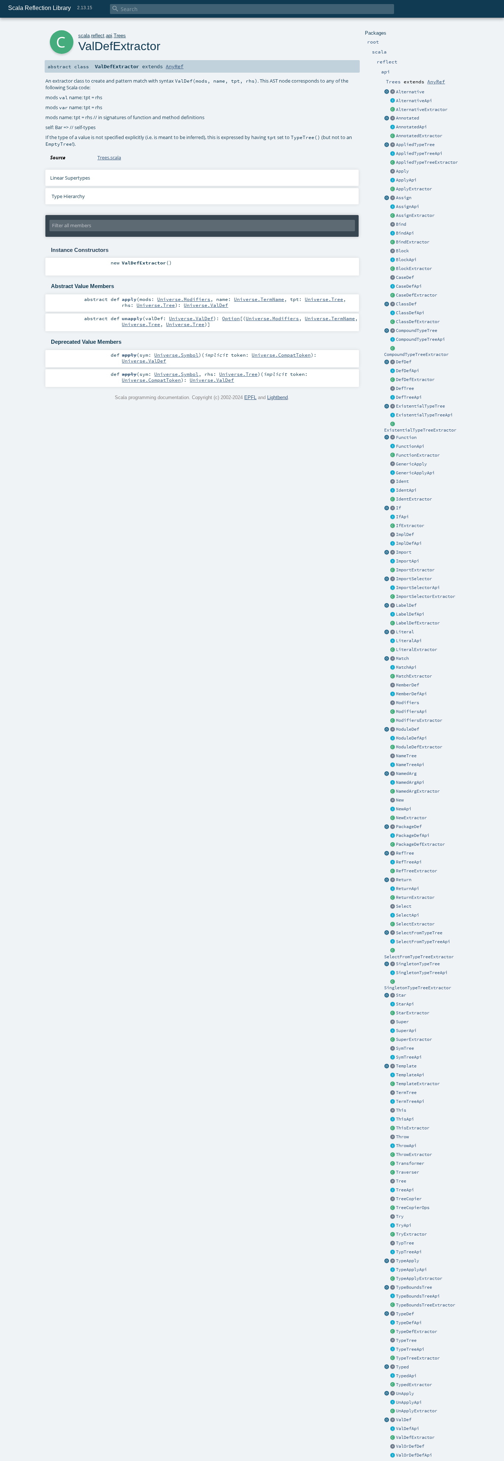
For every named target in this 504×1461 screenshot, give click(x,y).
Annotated (407, 118)
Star (401, 995)
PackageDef (409, 826)
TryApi (403, 1225)
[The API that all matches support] (393, 668)
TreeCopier (409, 1198)
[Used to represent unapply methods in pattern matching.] (393, 1394)
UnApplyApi (409, 1402)
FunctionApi (410, 446)
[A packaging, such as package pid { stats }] (393, 827)
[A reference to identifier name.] (393, 482)
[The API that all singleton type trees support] (393, 973)
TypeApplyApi (411, 1269)
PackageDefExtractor (420, 844)
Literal (405, 631)
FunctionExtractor (418, 455)
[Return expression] (393, 880)
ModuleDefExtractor (419, 746)
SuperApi (406, 1030)
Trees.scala (109, 157)
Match (402, 658)
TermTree (406, 1092)
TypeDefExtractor (416, 1331)
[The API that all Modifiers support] (393, 712)
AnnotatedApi (411, 126)
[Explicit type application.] (393, 1261)
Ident (402, 481)
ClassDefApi (410, 312)
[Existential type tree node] (393, 406)
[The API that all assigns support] (393, 207)
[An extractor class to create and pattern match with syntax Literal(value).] (387, 632)
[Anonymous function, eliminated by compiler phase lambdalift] (393, 438)
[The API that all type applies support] (393, 1270)
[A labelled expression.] (393, 606)
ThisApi (405, 1119)
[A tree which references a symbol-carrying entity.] (393, 853)
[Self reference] (393, 1111)
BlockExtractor (414, 268)
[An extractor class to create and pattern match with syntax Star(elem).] (387, 995)
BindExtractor (412, 242)
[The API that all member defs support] (393, 694)
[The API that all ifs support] (393, 517)
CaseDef (405, 277)
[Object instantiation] (393, 800)
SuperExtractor (414, 1039)
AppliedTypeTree (415, 144)
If (398, 507)
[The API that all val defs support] (393, 1429)
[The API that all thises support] (393, 1119)
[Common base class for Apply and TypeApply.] (393, 464)
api (109, 35)
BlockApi (406, 259)
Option (231, 318)
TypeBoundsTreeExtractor (425, 1305)
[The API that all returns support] (393, 889)
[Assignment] (393, 198)
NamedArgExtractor (418, 791)
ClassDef (406, 304)
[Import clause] (393, 552)
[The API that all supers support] (393, 1031)
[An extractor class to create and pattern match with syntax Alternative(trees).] (387, 92)
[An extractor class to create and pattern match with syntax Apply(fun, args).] (393, 189)
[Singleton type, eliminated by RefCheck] (393, 964)
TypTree (405, 1243)
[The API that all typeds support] (393, 1376)
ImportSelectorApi (418, 587)
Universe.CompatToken (281, 355)
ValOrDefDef (410, 1446)
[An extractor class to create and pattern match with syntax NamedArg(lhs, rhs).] (387, 774)
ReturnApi (407, 888)
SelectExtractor (415, 924)
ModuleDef (407, 729)
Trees (120, 35)
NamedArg (406, 773)
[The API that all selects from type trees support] (393, 942)
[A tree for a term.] (393, 1093)
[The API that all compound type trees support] (393, 340)
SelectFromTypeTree (419, 932)
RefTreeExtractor (416, 870)
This (401, 1110)
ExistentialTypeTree (420, 406)
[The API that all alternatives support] (393, 101)
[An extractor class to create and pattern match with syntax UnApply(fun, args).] (387, 1394)
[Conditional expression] (393, 508)
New (400, 800)
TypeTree (406, 1340)
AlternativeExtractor (422, 109)
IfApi (402, 516)
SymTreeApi (409, 1057)
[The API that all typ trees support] (393, 1252)
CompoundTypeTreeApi (420, 339)
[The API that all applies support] (393, 180)
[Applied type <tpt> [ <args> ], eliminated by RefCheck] (393, 145)
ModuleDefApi (411, 738)
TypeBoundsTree (414, 1287)
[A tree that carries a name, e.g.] (393, 756)
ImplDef (405, 534)
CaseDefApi (409, 286)
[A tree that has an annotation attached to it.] (393, 118)
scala (84, 35)
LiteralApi (409, 640)
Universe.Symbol (176, 355)
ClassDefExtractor (418, 321)
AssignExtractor (415, 215)
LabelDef (406, 605)
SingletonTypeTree (418, 963)
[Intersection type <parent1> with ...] (393, 331)
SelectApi (407, 915)
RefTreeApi (409, 862)
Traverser (407, 1172)
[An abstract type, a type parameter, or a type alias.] (393, 1314)
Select (403, 906)
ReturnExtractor (415, 897)
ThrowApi (406, 1145)
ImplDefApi (409, 543)
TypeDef (405, 1313)
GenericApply (411, 464)
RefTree (405, 853)
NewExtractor (411, 817)
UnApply (405, 1393)
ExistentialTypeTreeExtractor (420, 430)
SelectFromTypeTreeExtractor (419, 956)
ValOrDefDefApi (414, 1455)
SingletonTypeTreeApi (422, 972)
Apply (402, 171)
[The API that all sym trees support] (393, 1057)
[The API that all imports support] (393, 561)
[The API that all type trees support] (393, 1350)
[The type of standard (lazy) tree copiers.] (393, 1199)
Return (403, 879)
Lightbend (277, 397)
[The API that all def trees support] (393, 398)
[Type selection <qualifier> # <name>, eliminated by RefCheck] (393, 933)
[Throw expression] (393, 1137)
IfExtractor (410, 525)
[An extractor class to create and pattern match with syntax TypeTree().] (393, 1358)
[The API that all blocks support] (393, 260)
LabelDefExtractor (418, 623)
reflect (97, 35)
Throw (402, 1136)
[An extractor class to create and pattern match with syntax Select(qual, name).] (393, 924)
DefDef (403, 361)
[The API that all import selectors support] (393, 588)
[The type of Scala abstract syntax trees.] (393, 1181)
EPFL (250, 397)
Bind (401, 224)
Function (406, 437)
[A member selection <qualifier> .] (393, 907)
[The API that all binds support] (393, 233)
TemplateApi (410, 1074)
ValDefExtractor (415, 1437)
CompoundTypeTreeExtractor (416, 354)
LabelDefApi (410, 614)
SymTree (405, 1048)
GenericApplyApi (415, 472)
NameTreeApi (410, 764)
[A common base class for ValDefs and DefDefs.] (393, 1447)
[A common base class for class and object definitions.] (393, 535)
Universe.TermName (259, 299)
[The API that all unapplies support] (393, 1403)
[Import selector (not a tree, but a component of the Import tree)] (393, 579)
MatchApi (406, 667)
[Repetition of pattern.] (393, 995)
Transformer (410, 1163)
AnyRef (436, 81)
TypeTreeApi (410, 1349)
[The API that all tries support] (393, 1146)
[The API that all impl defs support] (393, 544)
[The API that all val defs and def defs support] (393, 1455)
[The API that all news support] (393, 809)
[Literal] (393, 632)
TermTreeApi (410, 1101)
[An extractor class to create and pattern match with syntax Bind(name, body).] (393, 242)
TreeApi (405, 1189)
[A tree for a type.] (393, 1243)
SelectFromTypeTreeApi (423, 941)
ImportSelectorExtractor (425, 596)
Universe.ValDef (206, 305)
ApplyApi (406, 180)
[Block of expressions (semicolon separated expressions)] (393, 251)
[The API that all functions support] (393, 447)
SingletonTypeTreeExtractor (417, 987)
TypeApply (407, 1260)
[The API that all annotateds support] (393, 127)
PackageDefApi (412, 835)
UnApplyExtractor (416, 1410)
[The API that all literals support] (393, 641)
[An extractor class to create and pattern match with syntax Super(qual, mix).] (393, 1040)
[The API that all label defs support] (393, 614)
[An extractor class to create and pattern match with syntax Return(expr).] (387, 880)
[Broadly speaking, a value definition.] (393, 1420)
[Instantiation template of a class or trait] (393, 1066)
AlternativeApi (414, 100)
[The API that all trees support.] (393, 1190)
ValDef (403, 1419)
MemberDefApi (411, 693)
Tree (401, 1181)
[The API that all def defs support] (393, 371)
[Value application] (393, 171)
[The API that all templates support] (393, 1075)
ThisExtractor (412, 1128)
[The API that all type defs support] (393, 1323)
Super (402, 1021)
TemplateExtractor (418, 1083)
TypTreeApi (409, 1251)
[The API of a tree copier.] (393, 1208)
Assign (403, 197)
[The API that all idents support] (393, 491)
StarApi (405, 1004)
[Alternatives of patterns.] (393, 92)
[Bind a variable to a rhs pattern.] (393, 225)
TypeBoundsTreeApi (418, 1296)
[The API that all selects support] (393, 915)
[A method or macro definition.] (393, 362)
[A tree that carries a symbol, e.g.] (393, 1049)
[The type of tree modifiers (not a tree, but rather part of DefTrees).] (393, 703)
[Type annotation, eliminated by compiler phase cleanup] (393, 1367)
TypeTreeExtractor (418, 1358)
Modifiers (407, 702)
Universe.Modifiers (183, 299)
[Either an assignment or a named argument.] (393, 774)
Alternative (410, 91)
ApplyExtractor (414, 188)
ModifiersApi (411, 711)
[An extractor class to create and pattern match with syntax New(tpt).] (393, 818)
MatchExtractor (414, 676)
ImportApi (407, 561)
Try (400, 1216)
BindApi (405, 233)
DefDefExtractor (415, 379)
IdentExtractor (414, 499)
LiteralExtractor (416, 649)
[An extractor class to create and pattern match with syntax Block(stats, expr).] (393, 269)
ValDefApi (407, 1428)
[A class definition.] (393, 304)
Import (403, 552)
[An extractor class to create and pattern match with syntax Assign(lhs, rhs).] (387, 198)
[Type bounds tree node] (393, 1288)
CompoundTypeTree (416, 330)
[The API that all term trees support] (393, 1102)
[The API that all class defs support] (393, 313)
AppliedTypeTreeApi (419, 153)
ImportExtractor (415, 569)
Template (406, 1066)
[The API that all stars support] (393, 1004)
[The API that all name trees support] (393, 765)
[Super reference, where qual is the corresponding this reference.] (393, 1022)
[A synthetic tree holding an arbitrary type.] (393, 1341)
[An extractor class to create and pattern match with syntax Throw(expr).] (393, 1155)
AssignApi (407, 206)
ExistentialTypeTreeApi (424, 415)
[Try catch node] (393, 1217)
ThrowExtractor (414, 1154)
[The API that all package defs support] (393, 836)
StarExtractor (412, 1012)
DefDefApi (407, 370)
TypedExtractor (414, 1384)
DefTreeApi (409, 397)
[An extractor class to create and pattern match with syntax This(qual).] (393, 1128)
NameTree (406, 755)
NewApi (403, 808)
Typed (402, 1367)
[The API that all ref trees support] (393, 862)
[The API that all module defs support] (393, 738)
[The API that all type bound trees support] (393, 1296)
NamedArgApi (410, 782)
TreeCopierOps (412, 1207)
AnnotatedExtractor (419, 135)
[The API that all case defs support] (393, 287)
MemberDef (407, 685)
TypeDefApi (409, 1322)
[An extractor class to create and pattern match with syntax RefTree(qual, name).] (387, 853)
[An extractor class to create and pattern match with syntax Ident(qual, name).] (393, 499)
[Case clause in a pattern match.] (393, 278)
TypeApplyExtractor (419, 1278)
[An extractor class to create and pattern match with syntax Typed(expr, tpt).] (387, 1367)
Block (402, 250)
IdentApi (406, 490)
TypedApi (406, 1375)
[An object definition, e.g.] (393, 730)
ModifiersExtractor (419, 720)
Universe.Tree (324, 299)
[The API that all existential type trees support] (393, 415)
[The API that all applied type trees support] (393, 154)
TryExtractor (411, 1234)
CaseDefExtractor (416, 295)
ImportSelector (414, 578)
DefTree (405, 388)
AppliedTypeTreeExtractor (427, 162)
